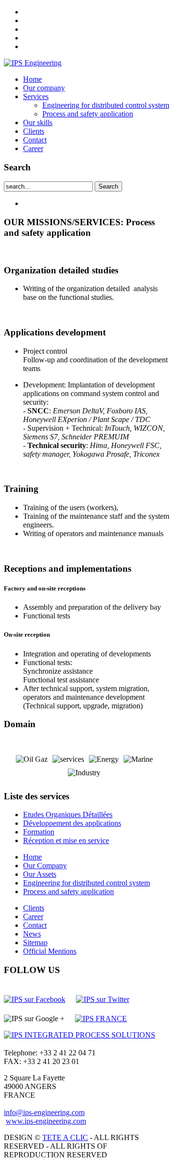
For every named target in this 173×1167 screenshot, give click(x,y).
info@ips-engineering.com (44, 1112)
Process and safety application (87, 114)
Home (32, 79)
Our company (44, 88)
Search (108, 186)
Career (33, 148)
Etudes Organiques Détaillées (67, 814)
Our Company (45, 865)
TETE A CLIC (65, 1137)
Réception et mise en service (66, 840)
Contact (35, 140)
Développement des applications (72, 823)
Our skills (37, 122)
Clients (33, 131)
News (32, 934)
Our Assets (39, 874)
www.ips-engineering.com (46, 1121)
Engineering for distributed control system (105, 105)
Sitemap (35, 942)
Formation (38, 832)
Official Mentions (49, 951)
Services (36, 96)
